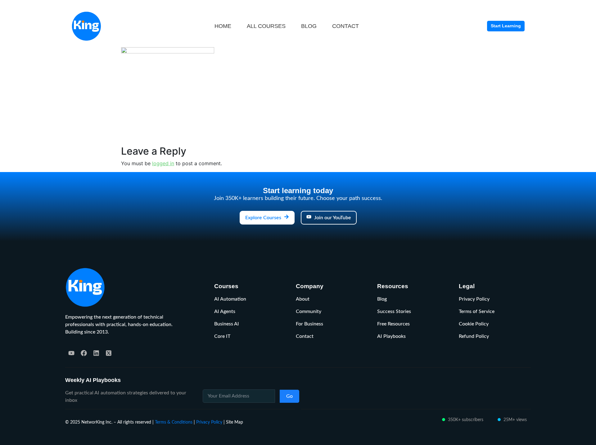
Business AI (226, 323)
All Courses (266, 26)
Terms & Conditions (173, 422)
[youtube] (71, 353)
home (222, 26)
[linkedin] (96, 353)
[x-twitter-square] (109, 353)
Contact (305, 336)
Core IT (222, 336)
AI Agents (224, 311)
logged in (163, 163)
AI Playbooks (391, 336)
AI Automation (230, 299)
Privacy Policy (474, 299)
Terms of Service (476, 311)
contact (345, 26)
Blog (382, 299)
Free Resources (393, 323)
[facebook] (84, 353)
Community (308, 311)
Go (289, 396)
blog (309, 26)
